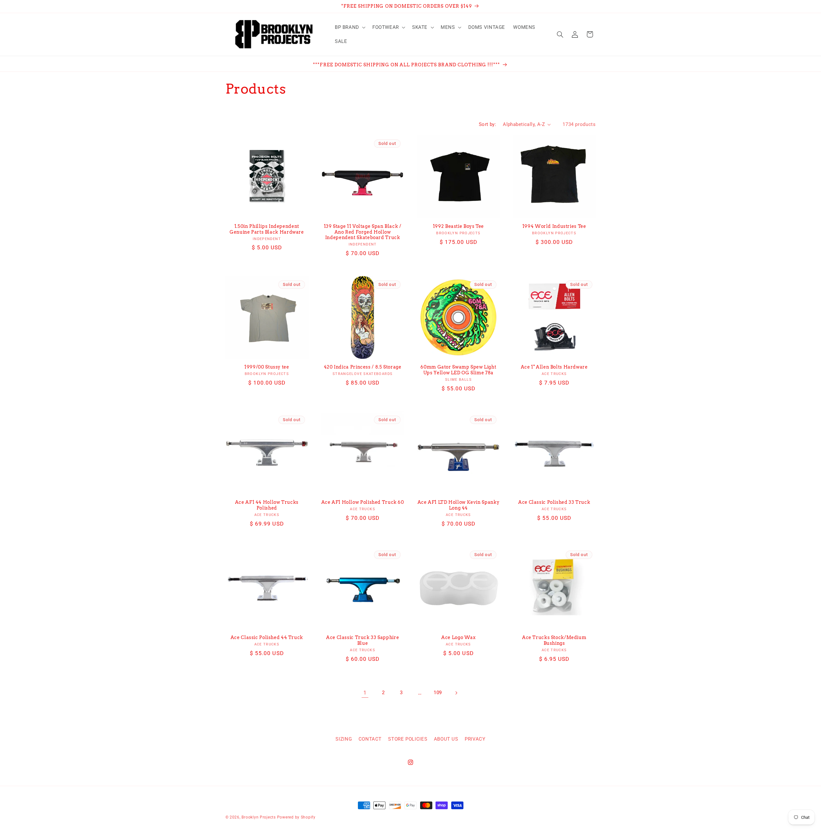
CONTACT (370, 739)
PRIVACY (475, 739)
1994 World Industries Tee (554, 226)
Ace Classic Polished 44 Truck (267, 637)
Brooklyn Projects (258, 817)
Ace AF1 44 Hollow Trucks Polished (267, 505)
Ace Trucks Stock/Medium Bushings (554, 640)
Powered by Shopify (296, 817)
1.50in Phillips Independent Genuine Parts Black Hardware (267, 229)
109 (438, 692)
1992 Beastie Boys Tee (458, 226)
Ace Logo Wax (458, 637)
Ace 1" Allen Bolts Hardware (554, 367)
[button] (349, 27)
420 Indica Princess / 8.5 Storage (363, 367)
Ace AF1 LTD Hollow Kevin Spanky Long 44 (459, 505)
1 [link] (365, 692)
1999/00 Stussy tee (266, 367)
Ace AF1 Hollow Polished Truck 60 (362, 502)
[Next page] (456, 693)
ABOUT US (446, 739)
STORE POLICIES (407, 739)
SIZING (343, 739)
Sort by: (487, 124)
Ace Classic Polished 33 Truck (554, 502)
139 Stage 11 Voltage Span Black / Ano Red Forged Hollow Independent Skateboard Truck (363, 232)
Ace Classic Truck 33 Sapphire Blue (362, 640)
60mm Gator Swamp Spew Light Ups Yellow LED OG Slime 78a (458, 369)
